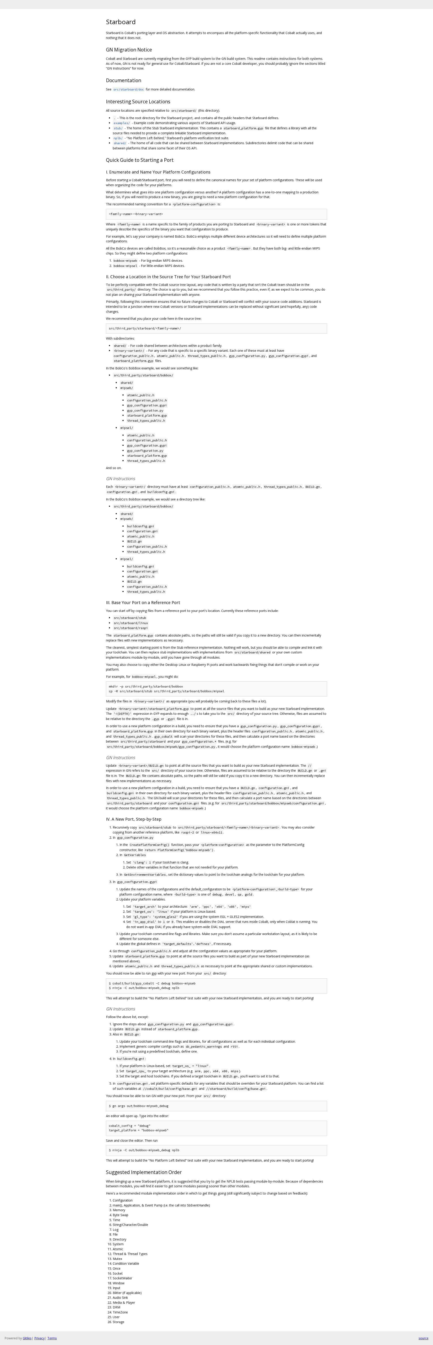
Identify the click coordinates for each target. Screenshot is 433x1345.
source (423, 1338)
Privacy (39, 1338)
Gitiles (27, 1338)
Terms (52, 1338)
